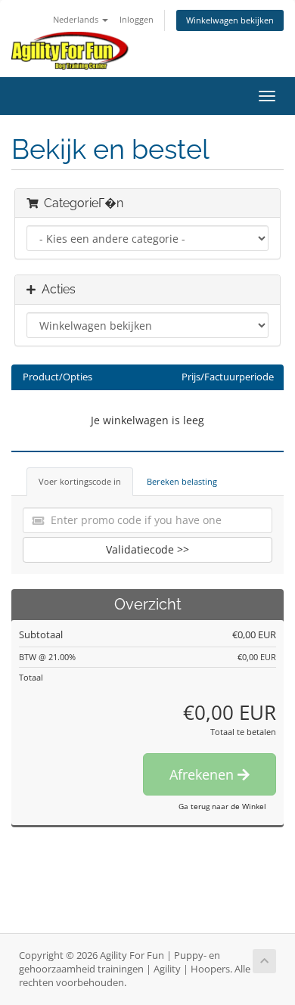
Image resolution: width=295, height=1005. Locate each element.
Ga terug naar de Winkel (222, 806)
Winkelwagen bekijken (230, 20)
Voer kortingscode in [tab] (80, 481)
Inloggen (137, 19)
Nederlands (77, 19)
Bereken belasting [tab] (182, 481)
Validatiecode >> (147, 549)
